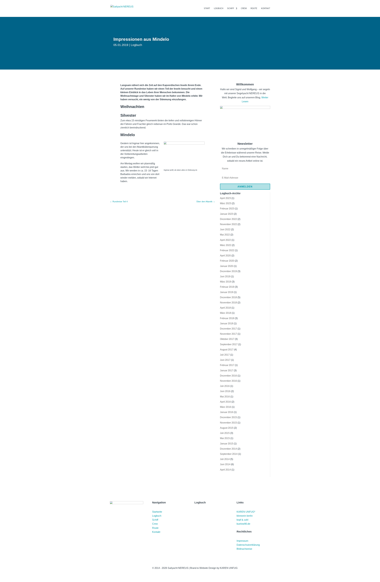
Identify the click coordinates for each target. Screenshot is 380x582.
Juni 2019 (225, 276)
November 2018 (228, 302)
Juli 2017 (225, 355)
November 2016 (228, 381)
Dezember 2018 (228, 297)
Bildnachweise (244, 549)
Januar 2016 (226, 412)
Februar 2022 (227, 250)
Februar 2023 (227, 208)
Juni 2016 (225, 391)
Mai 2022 (225, 234)
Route (254, 8)
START (207, 8)
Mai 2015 (225, 438)
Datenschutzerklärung (248, 545)
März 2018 (225, 313)
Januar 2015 (226, 443)
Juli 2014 (225, 459)
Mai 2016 (225, 396)
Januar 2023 (226, 214)
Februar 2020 (227, 260)
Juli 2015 (225, 433)
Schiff (230, 8)
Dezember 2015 (228, 417)
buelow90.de (243, 524)
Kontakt (265, 8)
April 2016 (225, 402)
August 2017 (226, 349)
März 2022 (225, 245)
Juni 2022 (225, 229)
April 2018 (225, 307)
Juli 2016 (225, 386)
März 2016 (225, 407)
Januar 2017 (226, 370)
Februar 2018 (227, 318)
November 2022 (228, 224)
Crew (244, 8)
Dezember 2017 (228, 328)
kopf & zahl (242, 520)
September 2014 (229, 454)
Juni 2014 (225, 464)
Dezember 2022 (228, 219)
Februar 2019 (227, 287)
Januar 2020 (226, 266)
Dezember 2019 (228, 271)
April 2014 (225, 469)
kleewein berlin (245, 516)
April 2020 (225, 255)
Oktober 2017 (227, 339)
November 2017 (228, 334)
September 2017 (229, 344)
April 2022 (225, 240)
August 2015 (226, 428)
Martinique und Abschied (206, 513)
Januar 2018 (226, 323)
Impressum (242, 541)
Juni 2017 (225, 360)
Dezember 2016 (228, 375)
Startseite (157, 512)
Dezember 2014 (228, 449)
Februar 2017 (227, 365)
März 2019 (225, 281)
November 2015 (228, 422)
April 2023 (225, 198)
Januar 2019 (226, 292)
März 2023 (225, 203)
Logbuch (218, 8)
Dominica (202, 537)
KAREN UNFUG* (246, 512)
